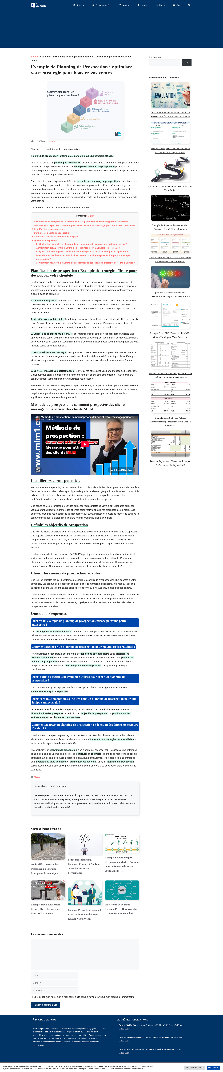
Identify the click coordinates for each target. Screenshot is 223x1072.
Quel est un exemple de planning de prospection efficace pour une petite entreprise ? (81, 244)
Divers (162, 5)
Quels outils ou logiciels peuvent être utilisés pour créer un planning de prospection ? (82, 251)
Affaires (37, 777)
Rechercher (155, 57)
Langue (144, 5)
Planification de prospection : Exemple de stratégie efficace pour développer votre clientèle (80, 222)
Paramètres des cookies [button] (195, 1068)
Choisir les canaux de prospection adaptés (55, 236)
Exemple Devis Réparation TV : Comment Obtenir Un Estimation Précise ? (150, 1049)
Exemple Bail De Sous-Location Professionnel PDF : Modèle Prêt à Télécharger (152, 1025)
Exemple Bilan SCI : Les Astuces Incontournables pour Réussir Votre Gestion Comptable (170, 422)
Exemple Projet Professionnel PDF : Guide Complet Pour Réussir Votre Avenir (84, 914)
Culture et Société (102, 5)
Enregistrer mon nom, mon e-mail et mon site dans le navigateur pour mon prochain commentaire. (84, 997)
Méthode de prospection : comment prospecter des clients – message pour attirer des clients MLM (83, 225)
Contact (179, 5)
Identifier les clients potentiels (48, 229)
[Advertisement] (111, 30)
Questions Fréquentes (44, 240)
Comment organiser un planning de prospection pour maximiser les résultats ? (78, 248)
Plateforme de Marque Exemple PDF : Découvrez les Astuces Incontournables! (121, 909)
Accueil (35, 56)
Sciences (80, 5)
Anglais (125, 5)
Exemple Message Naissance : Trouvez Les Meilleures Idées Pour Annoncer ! (151, 1037)
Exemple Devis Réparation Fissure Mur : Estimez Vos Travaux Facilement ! (45, 909)
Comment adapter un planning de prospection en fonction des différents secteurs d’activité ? (85, 263)
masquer (90, 216)
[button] (189, 5)
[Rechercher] (187, 62)
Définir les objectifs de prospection (51, 233)
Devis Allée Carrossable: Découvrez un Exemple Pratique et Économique (44, 869)
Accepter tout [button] (213, 1068)
